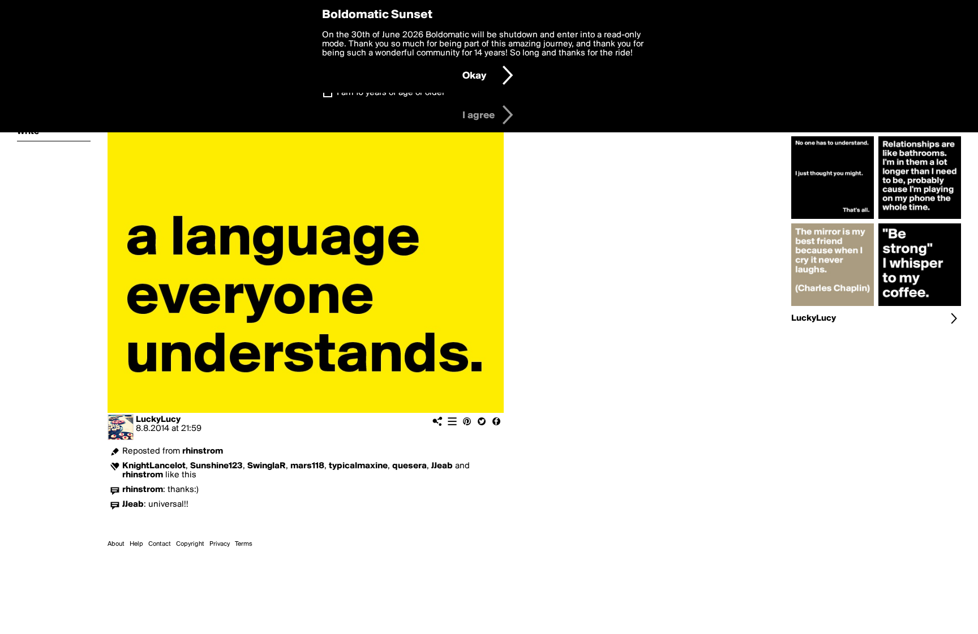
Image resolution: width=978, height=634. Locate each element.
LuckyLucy (158, 419)
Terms (243, 544)
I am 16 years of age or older (391, 92)
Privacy (219, 544)
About (116, 544)
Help (136, 544)
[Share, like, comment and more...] (832, 218)
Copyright (190, 544)
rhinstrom (202, 451)
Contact (159, 544)
